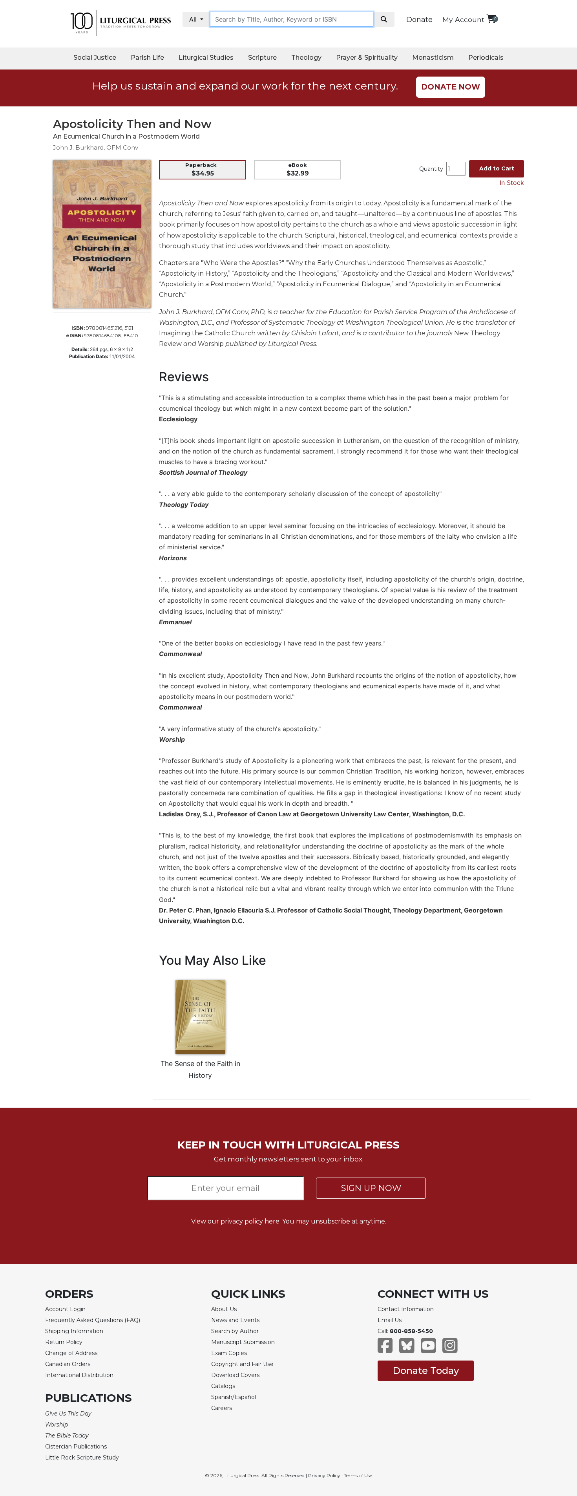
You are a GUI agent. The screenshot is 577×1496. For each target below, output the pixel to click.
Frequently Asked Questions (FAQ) (92, 1320)
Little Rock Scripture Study (82, 1457)
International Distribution (79, 1375)
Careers (221, 1408)
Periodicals (486, 57)
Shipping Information (74, 1331)
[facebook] (385, 1349)
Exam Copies (229, 1353)
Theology (306, 57)
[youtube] (428, 1349)
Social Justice (94, 57)
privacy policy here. (251, 1221)
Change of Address (71, 1353)
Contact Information (406, 1309)
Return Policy (63, 1342)
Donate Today (426, 1370)
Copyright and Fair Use (242, 1364)
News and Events (235, 1320)
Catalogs (223, 1386)
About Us (224, 1309)
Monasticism (433, 57)
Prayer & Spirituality (367, 57)
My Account (463, 19)
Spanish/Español (233, 1397)
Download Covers (235, 1375)
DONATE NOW (450, 86)
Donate (419, 19)
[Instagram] (450, 1349)
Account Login (65, 1309)
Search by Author (235, 1331)
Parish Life (147, 57)
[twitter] (406, 1349)
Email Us (390, 1320)
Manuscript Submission (243, 1342)
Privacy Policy (324, 1475)
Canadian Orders (67, 1364)
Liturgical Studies (206, 57)
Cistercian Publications (76, 1446)
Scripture (262, 57)
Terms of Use (358, 1475)
